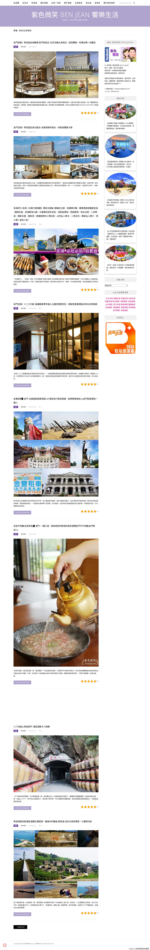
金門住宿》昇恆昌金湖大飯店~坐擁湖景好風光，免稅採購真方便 (43, 127)
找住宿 (88, 3)
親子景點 (68, 3)
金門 (16, 47)
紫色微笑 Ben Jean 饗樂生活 (75, 14)
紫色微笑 (23, 47)
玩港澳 (34, 3)
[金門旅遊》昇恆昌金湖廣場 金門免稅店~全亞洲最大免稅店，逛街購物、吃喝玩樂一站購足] (56, 74)
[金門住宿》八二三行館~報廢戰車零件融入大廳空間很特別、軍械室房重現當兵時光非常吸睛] (56, 341)
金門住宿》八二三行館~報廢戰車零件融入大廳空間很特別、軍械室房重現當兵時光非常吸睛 (55, 304)
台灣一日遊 (56, 3)
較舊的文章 (21, 927)
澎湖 (16, 224)
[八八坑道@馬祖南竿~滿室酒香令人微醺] (56, 764)
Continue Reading (22, 114)
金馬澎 (97, 3)
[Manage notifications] (5, 945)
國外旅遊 (44, 3)
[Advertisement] (56, 708)
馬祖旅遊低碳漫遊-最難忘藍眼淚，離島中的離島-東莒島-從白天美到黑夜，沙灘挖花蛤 (53, 821)
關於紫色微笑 (109, 3)
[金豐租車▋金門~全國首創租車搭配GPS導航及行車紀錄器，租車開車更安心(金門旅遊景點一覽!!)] (56, 454)
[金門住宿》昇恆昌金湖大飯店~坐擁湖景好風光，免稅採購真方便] (56, 157)
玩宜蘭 (16, 3)
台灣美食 (78, 3)
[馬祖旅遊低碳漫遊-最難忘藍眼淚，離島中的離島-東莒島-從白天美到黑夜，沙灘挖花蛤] (56, 864)
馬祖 (16, 731)
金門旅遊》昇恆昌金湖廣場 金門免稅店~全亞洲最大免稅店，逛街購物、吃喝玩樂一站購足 (55, 42)
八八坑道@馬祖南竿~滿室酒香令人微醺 (32, 727)
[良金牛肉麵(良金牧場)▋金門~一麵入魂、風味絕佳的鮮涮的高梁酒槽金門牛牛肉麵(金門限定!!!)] (56, 602)
